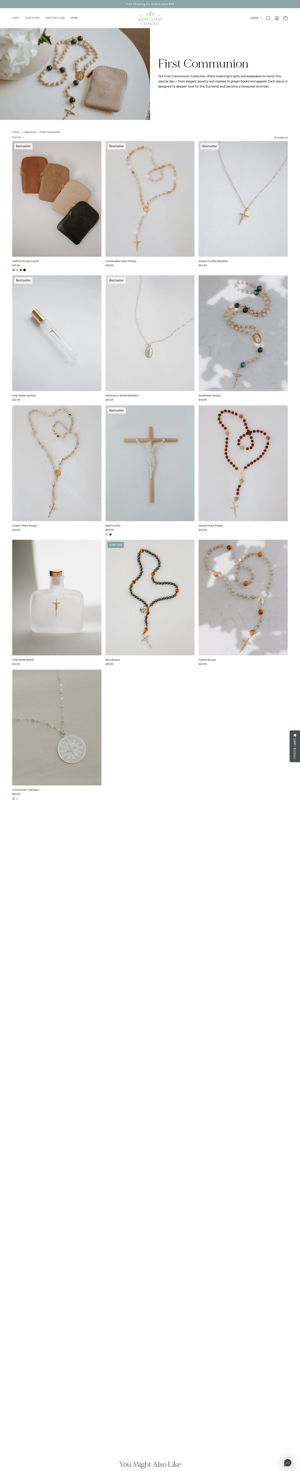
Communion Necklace (25, 790)
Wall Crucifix (113, 525)
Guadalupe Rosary (210, 395)
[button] (74, 18)
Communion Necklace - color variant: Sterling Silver (17, 798)
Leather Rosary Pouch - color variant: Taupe (13, 270)
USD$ (254, 18)
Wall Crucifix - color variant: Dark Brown (110, 534)
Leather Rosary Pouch (25, 261)
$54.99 (203, 265)
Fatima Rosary (207, 659)
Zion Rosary (113, 659)
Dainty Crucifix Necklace (213, 261)
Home (15, 132)
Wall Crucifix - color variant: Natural (107, 534)
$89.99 (109, 530)
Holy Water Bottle (23, 659)
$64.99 (109, 400)
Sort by (16, 137)
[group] (150, 4)
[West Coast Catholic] (150, 18)
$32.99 (16, 664)
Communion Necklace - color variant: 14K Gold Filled (13, 798)
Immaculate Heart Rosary (121, 261)
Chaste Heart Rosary (24, 525)
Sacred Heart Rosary (211, 525)
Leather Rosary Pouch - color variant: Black (24, 270)
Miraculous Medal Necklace (122, 395)
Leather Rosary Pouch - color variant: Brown (21, 270)
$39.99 (109, 664)
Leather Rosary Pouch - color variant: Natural (17, 270)
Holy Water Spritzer (24, 395)
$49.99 (109, 265)
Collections (29, 132)
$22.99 (16, 400)
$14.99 (16, 265)
